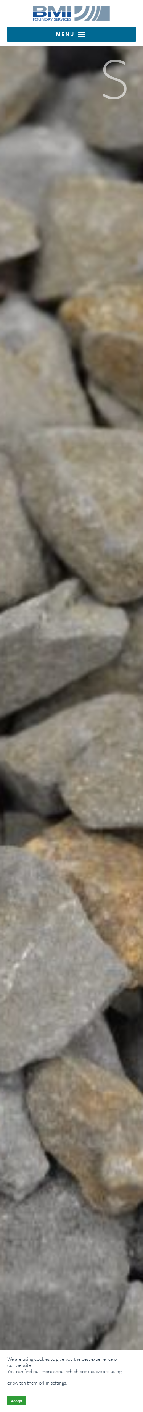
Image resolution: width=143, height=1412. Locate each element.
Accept (16, 1400)
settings (58, 1383)
